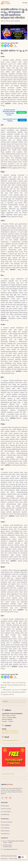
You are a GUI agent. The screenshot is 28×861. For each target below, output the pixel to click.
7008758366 (14, 733)
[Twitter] (8, 45)
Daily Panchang (5, 805)
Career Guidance (5, 825)
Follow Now (21, 112)
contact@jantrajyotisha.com (10, 740)
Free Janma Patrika (6, 811)
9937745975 (6, 731)
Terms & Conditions (13, 858)
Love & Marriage (5, 828)
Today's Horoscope (6, 808)
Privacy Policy (4, 858)
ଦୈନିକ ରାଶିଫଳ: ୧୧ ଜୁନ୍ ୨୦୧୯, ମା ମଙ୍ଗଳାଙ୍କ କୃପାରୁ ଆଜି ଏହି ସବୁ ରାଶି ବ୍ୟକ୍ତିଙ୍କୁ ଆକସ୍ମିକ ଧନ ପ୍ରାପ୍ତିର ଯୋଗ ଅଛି (14, 692)
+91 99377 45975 (7, 845)
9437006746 (14, 731)
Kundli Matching (5, 814)
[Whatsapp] (2, 45)
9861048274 (5, 733)
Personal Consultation (6, 822)
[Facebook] (5, 45)
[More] (11, 45)
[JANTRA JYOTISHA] (5, 2)
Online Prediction (5, 830)
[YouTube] (6, 797)
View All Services (5, 833)
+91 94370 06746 (7, 846)
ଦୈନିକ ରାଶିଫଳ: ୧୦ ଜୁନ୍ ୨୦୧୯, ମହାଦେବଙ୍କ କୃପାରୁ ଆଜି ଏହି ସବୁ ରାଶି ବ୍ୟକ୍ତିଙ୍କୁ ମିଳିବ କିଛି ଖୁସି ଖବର (13, 685)
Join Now (22, 120)
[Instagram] (10, 797)
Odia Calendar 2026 (8, 774)
